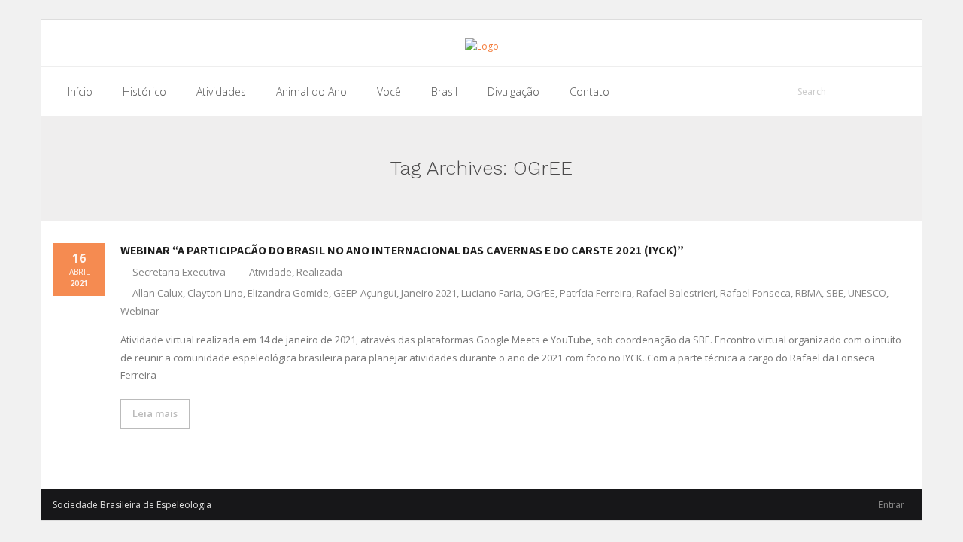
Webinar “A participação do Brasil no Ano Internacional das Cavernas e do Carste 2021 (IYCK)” (402, 250)
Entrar (891, 504)
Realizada (319, 272)
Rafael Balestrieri (675, 293)
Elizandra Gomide (288, 293)
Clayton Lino (215, 293)
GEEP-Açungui (364, 293)
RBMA (808, 293)
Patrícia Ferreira (596, 293)
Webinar (139, 311)
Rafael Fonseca (755, 293)
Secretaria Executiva (179, 272)
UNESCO (867, 293)
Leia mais (155, 413)
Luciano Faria (491, 293)
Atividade (270, 272)
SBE (834, 293)
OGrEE (540, 293)
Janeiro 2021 (429, 293)
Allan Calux (157, 293)
